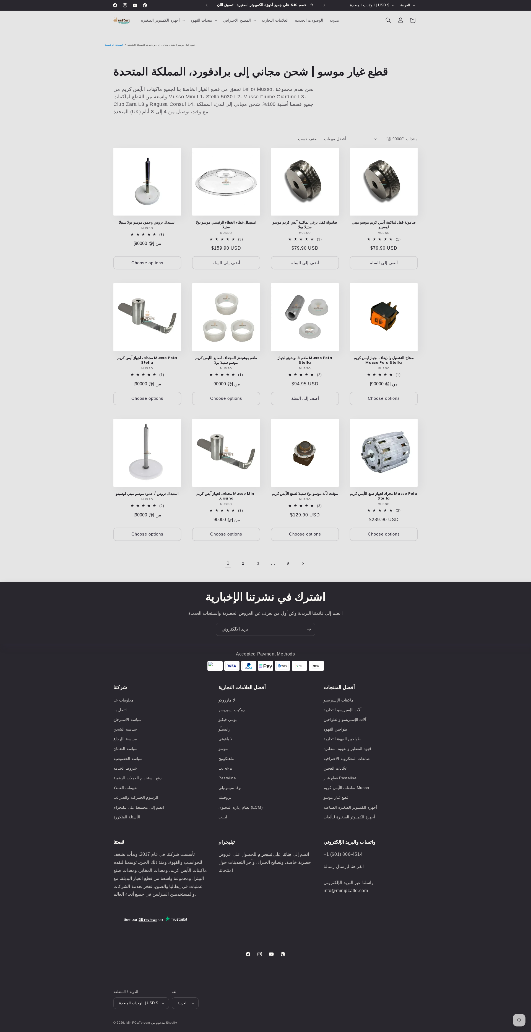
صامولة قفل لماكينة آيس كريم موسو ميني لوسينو (384, 225)
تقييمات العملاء (125, 787)
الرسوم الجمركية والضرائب (135, 797)
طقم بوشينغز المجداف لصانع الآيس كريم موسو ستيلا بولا (226, 360)
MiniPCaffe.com (138, 1022)
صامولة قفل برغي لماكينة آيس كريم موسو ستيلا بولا (305, 225)
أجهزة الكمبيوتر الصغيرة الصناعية (350, 807)
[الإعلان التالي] (324, 5)
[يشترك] (309, 629)
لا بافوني (225, 739)
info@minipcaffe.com (346, 890)
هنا (352, 866)
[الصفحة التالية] (303, 563)
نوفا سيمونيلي (229, 787)
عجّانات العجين (335, 768)
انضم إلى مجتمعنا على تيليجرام (138, 807)
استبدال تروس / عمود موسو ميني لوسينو (147, 493)
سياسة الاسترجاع (127, 719)
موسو (223, 748)
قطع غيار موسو (336, 797)
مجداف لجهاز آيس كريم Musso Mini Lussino (226, 496)
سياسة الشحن (125, 729)
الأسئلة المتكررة (126, 817)
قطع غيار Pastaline (340, 778)
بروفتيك (224, 797)
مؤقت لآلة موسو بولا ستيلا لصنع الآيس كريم (305, 493)
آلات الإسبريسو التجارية (342, 710)
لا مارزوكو (226, 700)
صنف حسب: (308, 139)
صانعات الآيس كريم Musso (346, 787)
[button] (162, 20)
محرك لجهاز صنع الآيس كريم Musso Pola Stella (383, 496)
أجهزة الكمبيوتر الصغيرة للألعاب (349, 817)
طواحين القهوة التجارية (342, 739)
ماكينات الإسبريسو (338, 700)
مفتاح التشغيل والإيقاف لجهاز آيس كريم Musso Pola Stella (384, 360)
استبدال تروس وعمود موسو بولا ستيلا (147, 222)
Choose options (147, 262)
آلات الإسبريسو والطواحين (345, 719)
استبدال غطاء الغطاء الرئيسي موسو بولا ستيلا (226, 225)
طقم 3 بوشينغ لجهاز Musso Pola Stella (305, 360)
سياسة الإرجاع (125, 739)
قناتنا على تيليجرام (274, 854)
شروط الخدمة (125, 768)
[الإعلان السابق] (207, 5)
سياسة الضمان (125, 748)
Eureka (225, 768)
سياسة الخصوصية (127, 758)
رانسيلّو (224, 729)
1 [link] (228, 563)
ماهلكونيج (226, 758)
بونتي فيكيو (227, 719)
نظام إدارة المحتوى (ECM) (240, 807)
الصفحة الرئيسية (114, 44)
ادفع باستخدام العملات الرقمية (138, 778)
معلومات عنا (123, 700)
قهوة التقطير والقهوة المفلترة (347, 748)
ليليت (222, 817)
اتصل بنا (120, 710)
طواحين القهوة (335, 729)
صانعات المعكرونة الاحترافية (347, 758)
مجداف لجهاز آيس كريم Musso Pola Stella (147, 360)
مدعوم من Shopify (164, 1022)
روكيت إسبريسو (231, 710)
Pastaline (227, 778)
